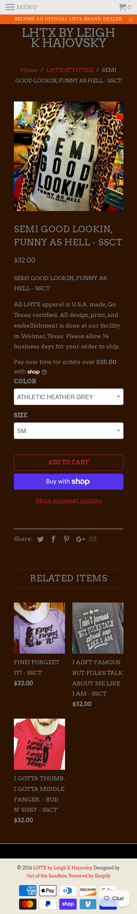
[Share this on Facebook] (52, 539)
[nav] (21, 7)
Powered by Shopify (90, 876)
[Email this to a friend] (92, 539)
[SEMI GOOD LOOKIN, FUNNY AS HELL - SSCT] (68, 156)
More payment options (68, 500)
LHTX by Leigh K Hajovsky (68, 38)
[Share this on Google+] (78, 539)
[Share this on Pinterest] (65, 539)
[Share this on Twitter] (39, 539)
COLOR (25, 381)
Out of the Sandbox (46, 876)
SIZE (20, 415)
